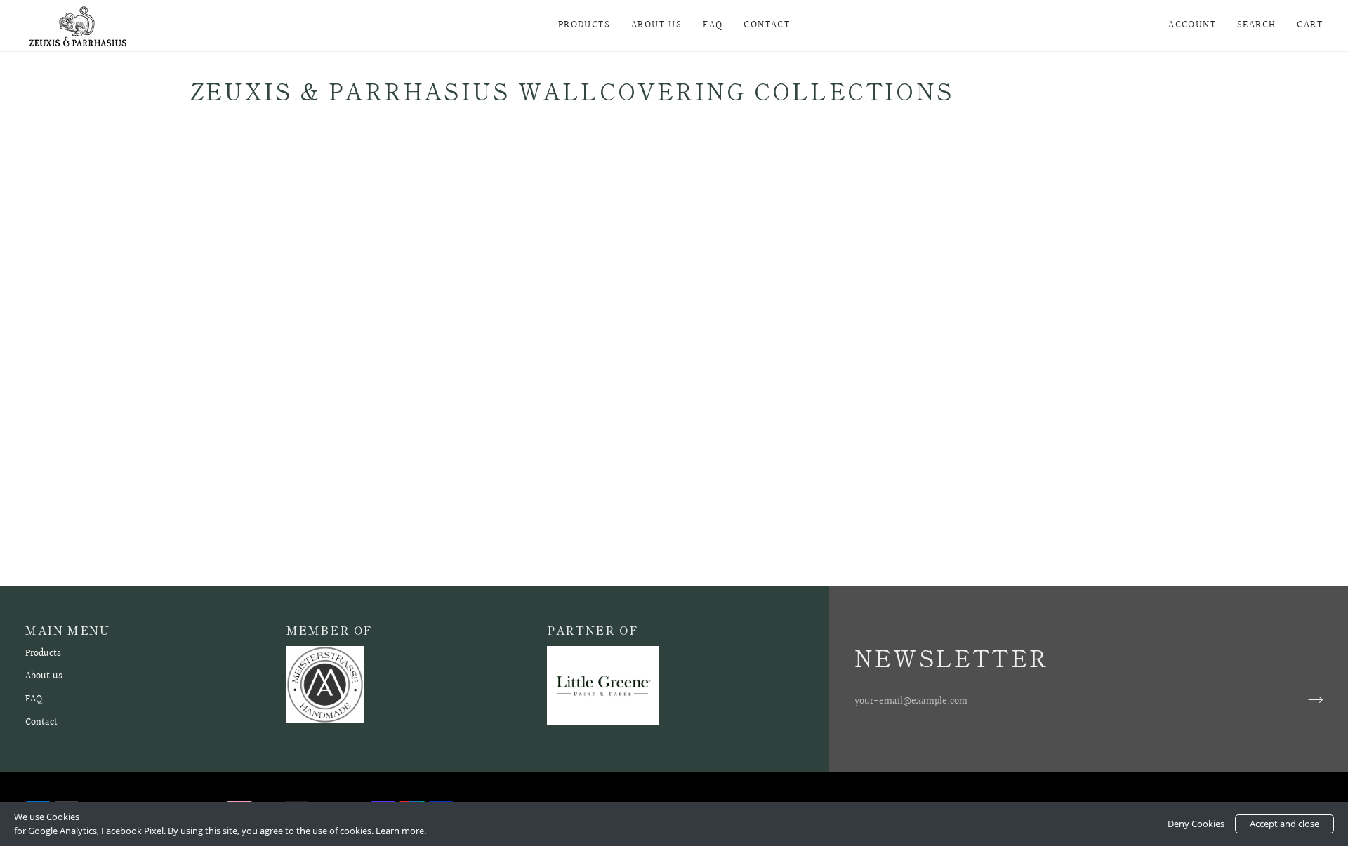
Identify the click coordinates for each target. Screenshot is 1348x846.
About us (43, 676)
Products (43, 653)
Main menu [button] (67, 630)
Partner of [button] (592, 630)
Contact (41, 722)
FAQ (33, 699)
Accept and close (1284, 823)
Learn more (400, 830)
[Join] (1311, 699)
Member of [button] (330, 630)
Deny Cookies (1196, 823)
